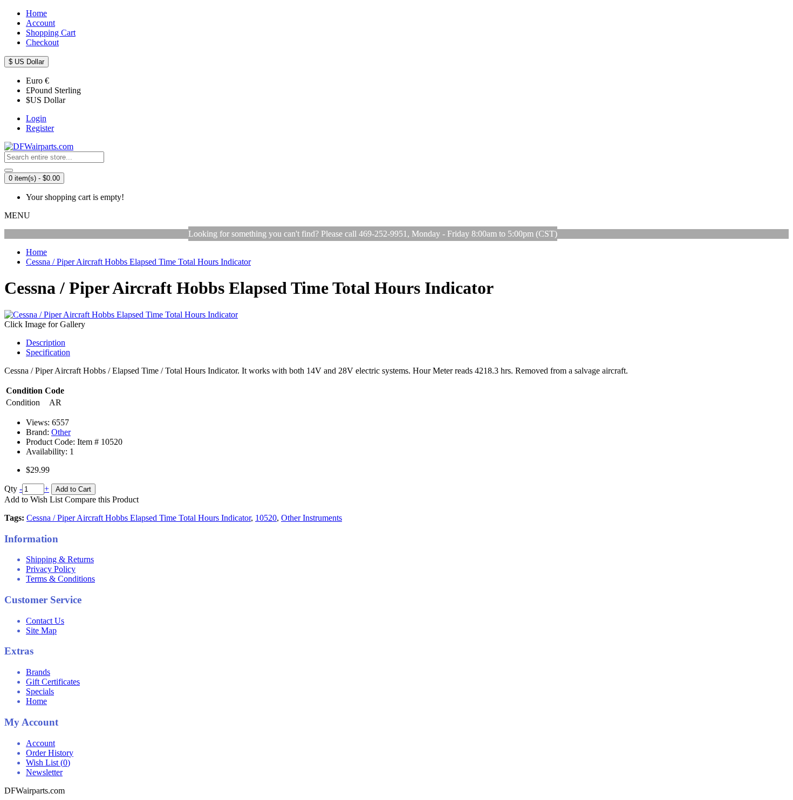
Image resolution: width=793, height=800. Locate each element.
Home (36, 701)
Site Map (41, 630)
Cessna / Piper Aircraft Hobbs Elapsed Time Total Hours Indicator (138, 517)
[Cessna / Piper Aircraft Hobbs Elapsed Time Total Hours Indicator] (121, 314)
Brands (38, 672)
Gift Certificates (53, 681)
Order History (49, 752)
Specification (48, 352)
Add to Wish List (33, 499)
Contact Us (45, 620)
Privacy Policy (51, 569)
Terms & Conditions (60, 578)
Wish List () (48, 762)
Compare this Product (102, 499)
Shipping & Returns (60, 559)
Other (61, 432)
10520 (266, 517)
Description (45, 342)
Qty (10, 488)
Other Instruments (311, 517)
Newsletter (44, 772)
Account (40, 743)
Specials (40, 691)
